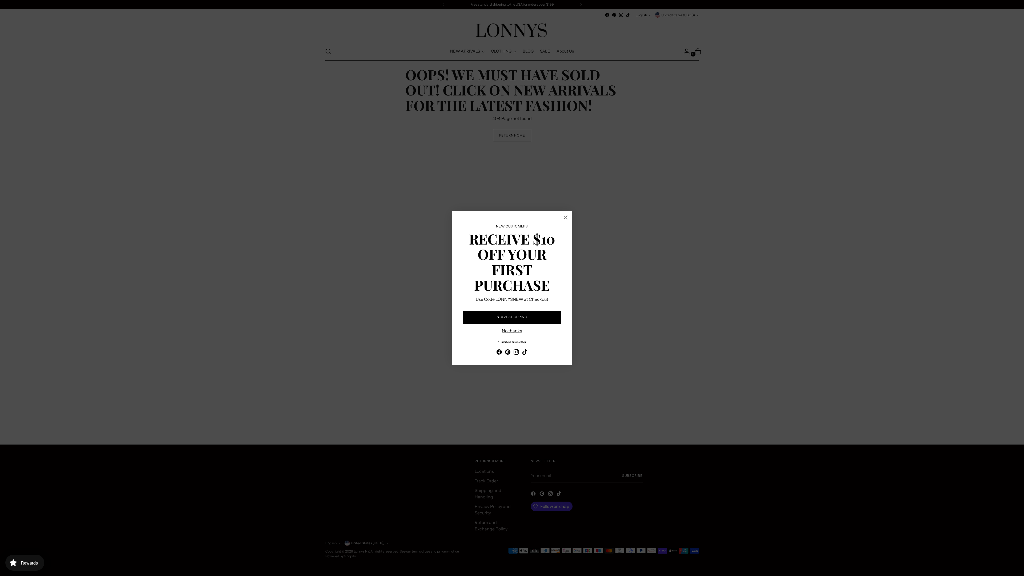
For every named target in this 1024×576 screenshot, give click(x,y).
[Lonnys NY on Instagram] (516, 353)
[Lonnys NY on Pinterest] (508, 353)
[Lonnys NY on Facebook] (499, 353)
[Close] (566, 217)
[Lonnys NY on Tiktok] (525, 353)
